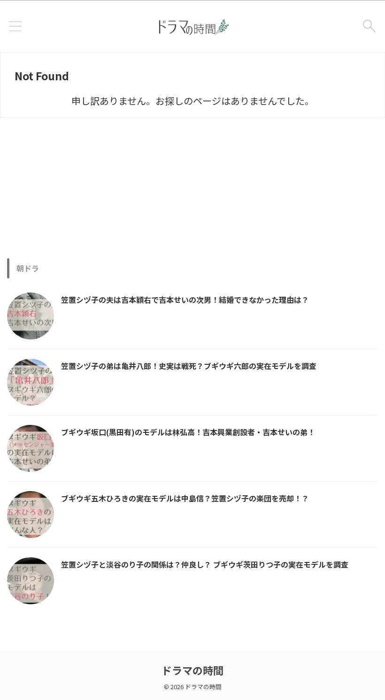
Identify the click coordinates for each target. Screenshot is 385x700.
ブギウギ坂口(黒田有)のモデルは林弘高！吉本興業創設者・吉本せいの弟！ (188, 432)
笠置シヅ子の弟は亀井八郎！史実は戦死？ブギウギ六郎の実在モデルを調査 (188, 365)
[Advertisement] (192, 188)
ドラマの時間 (192, 669)
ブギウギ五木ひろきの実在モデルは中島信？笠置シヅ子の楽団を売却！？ (185, 498)
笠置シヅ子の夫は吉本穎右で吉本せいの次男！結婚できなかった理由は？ (185, 299)
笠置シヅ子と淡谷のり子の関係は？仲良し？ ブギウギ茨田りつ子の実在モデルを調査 (204, 564)
